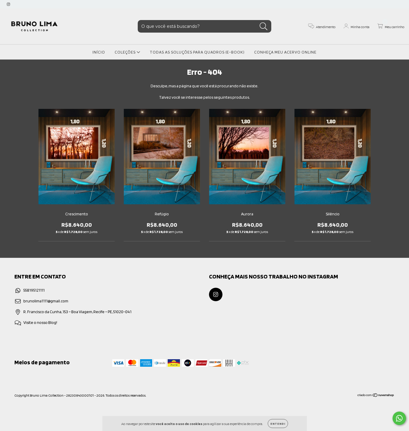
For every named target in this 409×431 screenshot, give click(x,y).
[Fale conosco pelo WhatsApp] (399, 418)
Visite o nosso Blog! (40, 322)
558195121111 (34, 290)
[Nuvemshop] (376, 396)
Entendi (277, 423)
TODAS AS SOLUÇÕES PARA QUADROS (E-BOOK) (197, 52)
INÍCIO (99, 52)
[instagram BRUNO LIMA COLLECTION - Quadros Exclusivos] (8, 4)
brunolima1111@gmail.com (45, 300)
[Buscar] (264, 26)
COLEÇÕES (126, 52)
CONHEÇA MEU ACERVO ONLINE (285, 52)
